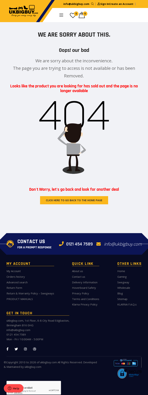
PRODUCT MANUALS (19, 299)
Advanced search (17, 282)
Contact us (78, 276)
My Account (13, 271)
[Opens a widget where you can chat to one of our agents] (13, 388)
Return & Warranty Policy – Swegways (30, 293)
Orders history (15, 276)
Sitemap (122, 299)
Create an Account (121, 4)
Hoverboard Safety (84, 287)
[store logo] (22, 11)
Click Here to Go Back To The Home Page (74, 200)
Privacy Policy (80, 293)
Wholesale (123, 287)
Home (121, 271)
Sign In (104, 4)
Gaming (122, 276)
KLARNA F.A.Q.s (127, 304)
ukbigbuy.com (48, 362)
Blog (120, 293)
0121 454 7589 (79, 244)
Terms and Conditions (85, 299)
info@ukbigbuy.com (76, 4)
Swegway (123, 282)
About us (77, 271)
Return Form (14, 287)
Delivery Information (84, 282)
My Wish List (76, 13)
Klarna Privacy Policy (84, 304)
